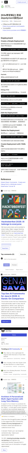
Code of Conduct (9, 269)
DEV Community (14, 349)
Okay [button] (4, 450)
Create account (21, 2)
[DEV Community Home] (6, 2)
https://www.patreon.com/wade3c (14, 26)
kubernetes (5, 21)
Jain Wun (7, 6)
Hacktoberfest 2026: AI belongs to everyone (12, 222)
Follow (14, 335)
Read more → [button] (6, 321)
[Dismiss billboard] (26, 416)
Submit (6, 265)
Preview (14, 265)
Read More (5, 248)
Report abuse (19, 269)
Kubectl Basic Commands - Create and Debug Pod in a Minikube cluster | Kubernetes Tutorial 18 (13, 184)
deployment (17, 21)
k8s (11, 21)
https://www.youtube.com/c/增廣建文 (14, 30)
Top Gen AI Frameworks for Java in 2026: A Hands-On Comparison (13, 296)
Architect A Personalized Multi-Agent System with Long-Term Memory (12, 399)
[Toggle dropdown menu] (26, 191)
